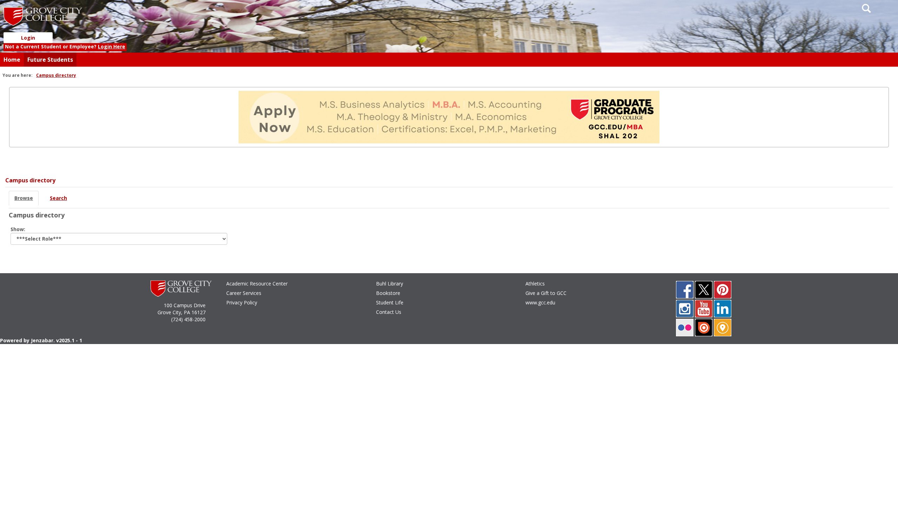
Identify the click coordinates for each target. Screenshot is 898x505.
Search (58, 198)
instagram (684, 308)
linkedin (722, 308)
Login (28, 37)
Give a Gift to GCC (546, 293)
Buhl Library (389, 283)
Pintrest (722, 289)
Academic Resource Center (257, 283)
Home (12, 59)
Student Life (389, 302)
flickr (684, 327)
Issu (703, 327)
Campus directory (56, 75)
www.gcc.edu (540, 302)
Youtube (703, 308)
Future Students (50, 59)
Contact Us (388, 312)
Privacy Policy (241, 302)
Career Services (243, 293)
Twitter (703, 289)
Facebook (684, 289)
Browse (23, 198)
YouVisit (722, 327)
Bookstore (388, 293)
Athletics (535, 283)
